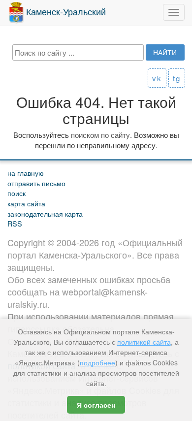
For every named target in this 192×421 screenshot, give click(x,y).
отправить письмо (36, 183)
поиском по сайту (100, 135)
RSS (14, 223)
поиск (16, 193)
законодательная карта (45, 213)
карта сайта (26, 203)
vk (157, 78)
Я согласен (96, 405)
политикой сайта (144, 342)
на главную (25, 172)
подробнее (97, 362)
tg (177, 78)
